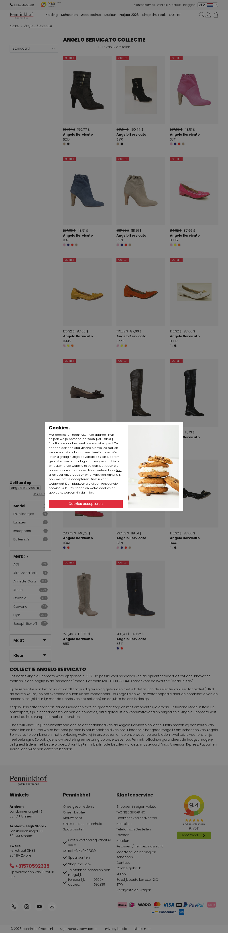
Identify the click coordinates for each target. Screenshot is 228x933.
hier (119, 470)
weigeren (56, 483)
